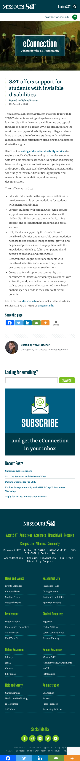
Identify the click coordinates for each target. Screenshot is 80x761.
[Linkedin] (27, 322)
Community (53, 543)
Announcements (59, 349)
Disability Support (40, 561)
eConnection (40, 43)
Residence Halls (51, 585)
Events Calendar (13, 585)
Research (69, 535)
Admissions (26, 535)
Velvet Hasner (29, 100)
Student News (12, 597)
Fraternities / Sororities (17, 627)
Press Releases (50, 703)
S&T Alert (10, 709)
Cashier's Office (50, 627)
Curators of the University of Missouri (38, 751)
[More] (45, 322)
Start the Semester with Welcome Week (25, 476)
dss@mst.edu (46, 305)
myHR (46, 668)
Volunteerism (12, 632)
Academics (40, 535)
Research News (13, 602)
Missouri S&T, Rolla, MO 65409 (24, 550)
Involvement (12, 613)
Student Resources (53, 613)
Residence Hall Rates (53, 597)
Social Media (40, 729)
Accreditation (13, 558)
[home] (26, 7)
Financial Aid (55, 535)
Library (9, 657)
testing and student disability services (43, 151)
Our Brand (66, 558)
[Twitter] (19, 322)
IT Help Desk (11, 703)
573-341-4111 (57, 550)
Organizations (12, 621)
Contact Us (48, 553)
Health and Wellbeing (16, 698)
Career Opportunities (53, 632)
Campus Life (27, 543)
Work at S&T (49, 657)
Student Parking (51, 638)
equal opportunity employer (51, 748)
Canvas (9, 668)
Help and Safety (14, 685)
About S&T (12, 535)
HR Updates (49, 673)
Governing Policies (52, 709)
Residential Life (51, 578)
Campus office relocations (18, 470)
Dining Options (50, 591)
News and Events (14, 578)
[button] (74, 6)
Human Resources (52, 649)
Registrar (47, 621)
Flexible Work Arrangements (57, 662)
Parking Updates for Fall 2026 (20, 481)
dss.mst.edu (29, 301)
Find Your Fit (11, 638)
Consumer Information (41, 558)
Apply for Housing (52, 602)
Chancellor (48, 692)
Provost (46, 698)
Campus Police (12, 692)
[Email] (36, 322)
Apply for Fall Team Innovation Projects (26, 496)
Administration (51, 685)
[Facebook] (10, 322)
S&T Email (10, 673)
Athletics (41, 543)
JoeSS (8, 662)
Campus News (12, 591)
